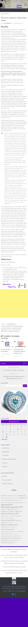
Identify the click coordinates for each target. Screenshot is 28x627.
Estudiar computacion (7, 483)
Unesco (4, 540)
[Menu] (26, 10)
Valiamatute (7, 23)
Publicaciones (4, 331)
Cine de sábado (5, 500)
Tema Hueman (22, 591)
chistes (23, 498)
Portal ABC (14, 533)
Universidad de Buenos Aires (13, 540)
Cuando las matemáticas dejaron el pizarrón (15, 567)
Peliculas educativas (6, 533)
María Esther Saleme (16, 328)
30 (6, 437)
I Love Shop (5, 455)
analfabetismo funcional (6, 326)
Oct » (6, 439)
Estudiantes (5, 511)
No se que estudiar (6, 480)
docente (20, 500)
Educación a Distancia (17, 326)
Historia (12, 511)
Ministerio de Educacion (5, 527)
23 (6, 434)
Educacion (7, 504)
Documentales (10, 502)
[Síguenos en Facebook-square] (24, 363)
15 (3, 432)
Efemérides (5, 14)
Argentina (21, 495)
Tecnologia (17, 538)
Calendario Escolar (10, 497)
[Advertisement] (14, 303)
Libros (3, 518)
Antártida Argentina (12, 495)
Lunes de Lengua (10, 518)
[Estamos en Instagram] (26, 363)
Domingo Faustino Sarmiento (19, 502)
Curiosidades (13, 500)
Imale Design (5, 451)
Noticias (13, 527)
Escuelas (16, 509)
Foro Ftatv (4, 466)
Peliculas (20, 531)
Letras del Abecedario (5, 515)
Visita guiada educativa (8, 542)
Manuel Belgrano (18, 520)
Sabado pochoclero (7, 538)
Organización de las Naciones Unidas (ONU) (9, 531)
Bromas (3, 497)
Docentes (3, 502)
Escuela (10, 509)
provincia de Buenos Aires (7, 536)
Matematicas (4, 522)
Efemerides (4, 509)
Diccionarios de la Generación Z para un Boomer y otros (19, 351)
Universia (4, 476)
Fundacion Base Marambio (9, 459)
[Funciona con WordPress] (9, 591)
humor (19, 511)
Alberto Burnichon (11, 324)
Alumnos (4, 495)
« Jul (2, 439)
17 (10, 432)
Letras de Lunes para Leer (16, 515)
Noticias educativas (7, 529)
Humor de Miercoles (9, 513)
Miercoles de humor (9, 525)
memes (11, 522)
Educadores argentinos (6, 328)
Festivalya (4, 463)
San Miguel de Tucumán (14, 331)
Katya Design (5, 448)
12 (17, 429)
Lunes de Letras (7, 520)
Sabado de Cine (17, 535)
